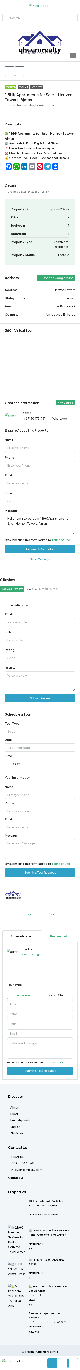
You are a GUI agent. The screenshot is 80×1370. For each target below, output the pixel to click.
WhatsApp (59, 418)
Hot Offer (36, 87)
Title (8, 632)
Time (8, 755)
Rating (9, 650)
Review (10, 667)
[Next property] (66, 914)
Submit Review (40, 698)
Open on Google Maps (57, 278)
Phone (9, 457)
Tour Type (12, 723)
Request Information (40, 549)
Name (9, 439)
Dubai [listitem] (14, 1114)
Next (52, 914)
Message (11, 510)
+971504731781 (34, 418)
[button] (9, 71)
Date (8, 739)
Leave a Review (12, 588)
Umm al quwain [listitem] (20, 1120)
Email (9, 475)
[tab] (22, 936)
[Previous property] (14, 914)
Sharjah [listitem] (15, 1126)
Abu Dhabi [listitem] (16, 1133)
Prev (27, 914)
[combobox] (40, 501)
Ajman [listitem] (14, 1107)
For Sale (23, 87)
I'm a (8, 493)
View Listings (65, 402)
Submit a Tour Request (40, 872)
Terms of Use (61, 539)
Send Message (40, 559)
